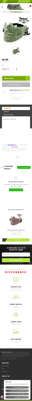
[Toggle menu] (4, 7)
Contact (4, 371)
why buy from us (8, 115)
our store (25, 1)
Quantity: (5, 69)
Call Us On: (4, 358)
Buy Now (17, 240)
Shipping (6, 111)
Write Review (21, 62)
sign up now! (14, 146)
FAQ (3, 368)
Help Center (5, 366)
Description (7, 108)
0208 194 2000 (25, 90)
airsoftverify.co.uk (11, 145)
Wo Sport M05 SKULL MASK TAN (16, 230)
